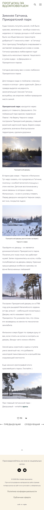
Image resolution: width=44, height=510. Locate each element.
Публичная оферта (22, 497)
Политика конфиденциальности (22, 491)
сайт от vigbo (22, 504)
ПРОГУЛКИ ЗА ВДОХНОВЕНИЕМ (15, 4)
